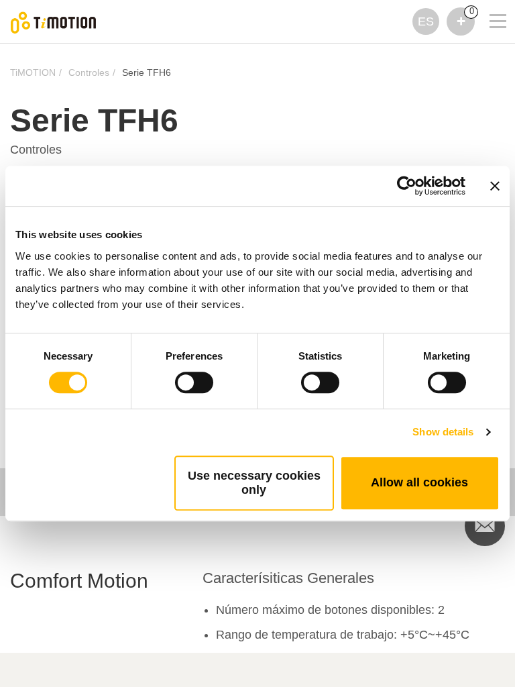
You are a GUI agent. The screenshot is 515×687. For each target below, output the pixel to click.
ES (426, 21)
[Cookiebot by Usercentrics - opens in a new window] (406, 186)
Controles (88, 72)
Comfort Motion (79, 581)
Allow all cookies (419, 482)
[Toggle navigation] (489, 3)
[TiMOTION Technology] (53, 22)
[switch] (194, 382)
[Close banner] (495, 186)
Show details (442, 431)
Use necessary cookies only (254, 482)
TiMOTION (33, 72)
